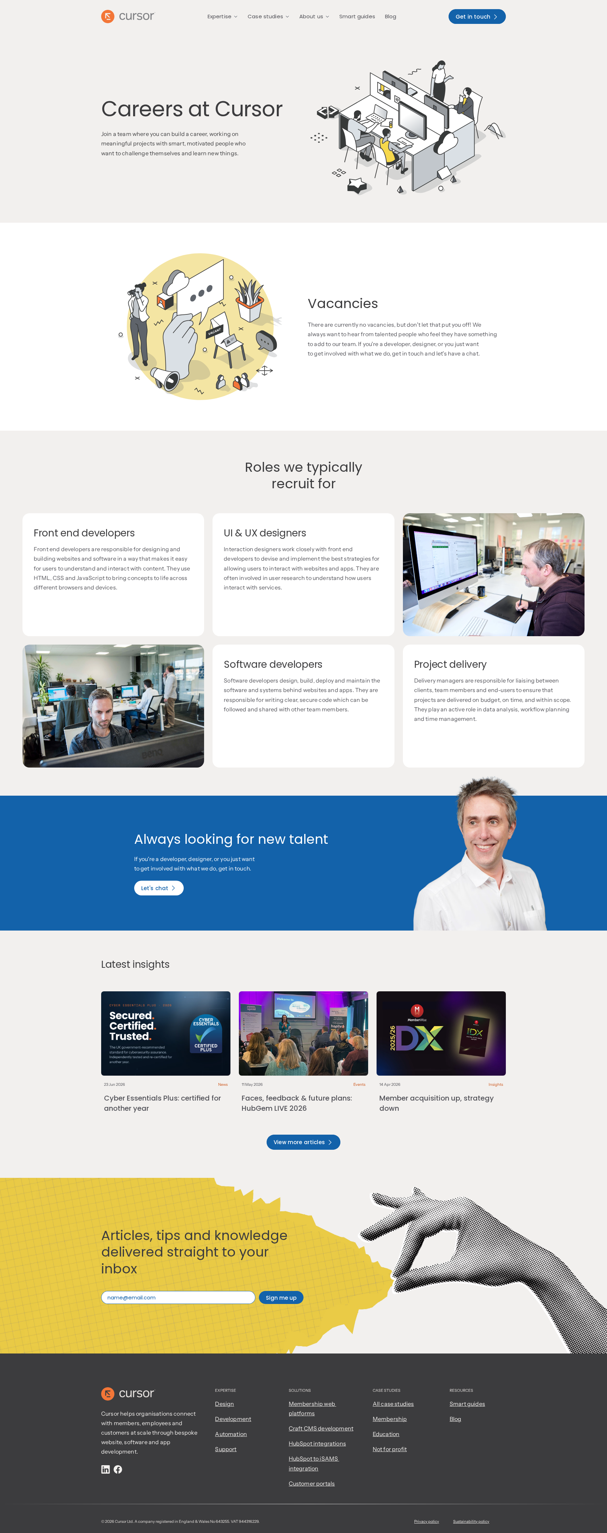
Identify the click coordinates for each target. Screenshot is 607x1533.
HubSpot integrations (317, 1443)
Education (386, 1433)
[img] (105, 1469)
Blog (456, 1418)
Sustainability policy (471, 1521)
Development (233, 1418)
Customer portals (312, 1483)
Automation (231, 1433)
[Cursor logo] (128, 16)
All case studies (393, 1403)
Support (225, 1449)
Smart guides (467, 1403)
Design (224, 1403)
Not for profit (390, 1449)
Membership (390, 1418)
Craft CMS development (321, 1428)
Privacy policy (426, 1521)
